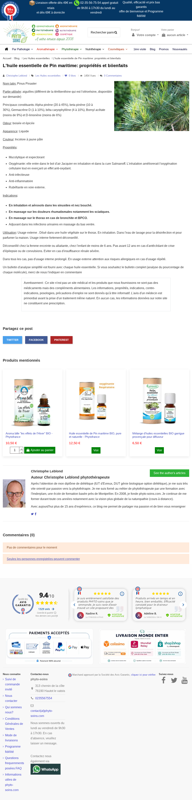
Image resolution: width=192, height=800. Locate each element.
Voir (96, 450)
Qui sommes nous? (13, 710)
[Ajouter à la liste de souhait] (30, 428)
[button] (22, 49)
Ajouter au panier (42, 450)
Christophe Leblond (16, 75)
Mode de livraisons (11, 738)
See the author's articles (169, 473)
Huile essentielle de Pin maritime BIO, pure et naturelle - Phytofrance (95, 435)
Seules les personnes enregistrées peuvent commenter (43, 559)
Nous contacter (11, 698)
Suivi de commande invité (12, 684)
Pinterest (61, 339)
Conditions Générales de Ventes (14, 723)
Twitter (12, 339)
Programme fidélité (13, 749)
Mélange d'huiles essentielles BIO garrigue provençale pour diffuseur (158, 435)
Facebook (36, 339)
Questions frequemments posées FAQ (14, 763)
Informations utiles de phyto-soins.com (13, 782)
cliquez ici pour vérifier (143, 674)
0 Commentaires (113, 75)
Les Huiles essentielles (48, 75)
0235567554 (43, 698)
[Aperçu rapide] (36, 428)
